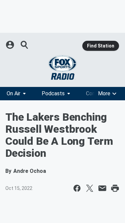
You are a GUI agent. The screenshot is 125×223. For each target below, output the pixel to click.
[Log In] (10, 45)
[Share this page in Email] (102, 188)
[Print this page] (115, 188)
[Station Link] (62, 67)
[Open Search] (25, 45)
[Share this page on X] (89, 188)
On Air (13, 93)
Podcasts (53, 93)
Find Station (100, 45)
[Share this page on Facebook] (77, 188)
